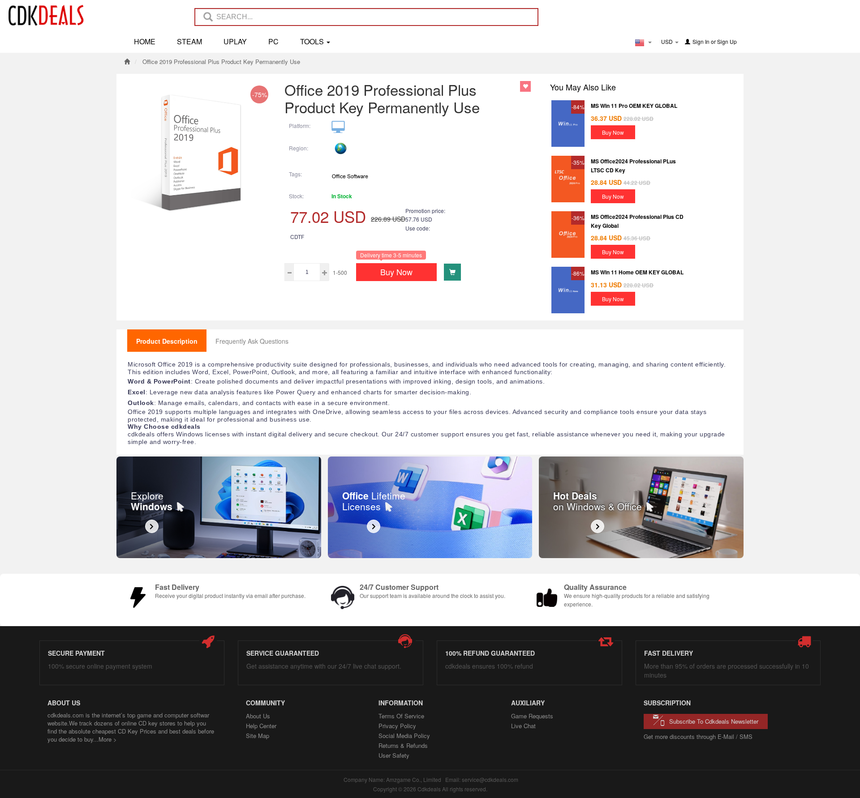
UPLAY (235, 41)
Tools (313, 41)
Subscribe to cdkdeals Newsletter (713, 721)
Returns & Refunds (403, 745)
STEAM (189, 41)
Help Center (261, 725)
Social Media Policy (404, 735)
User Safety (393, 755)
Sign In (701, 41)
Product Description (167, 341)
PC (273, 41)
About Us (258, 716)
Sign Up (727, 41)
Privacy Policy (397, 725)
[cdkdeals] (50, 15)
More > (108, 739)
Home (144, 41)
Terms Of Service (401, 716)
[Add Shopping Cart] (452, 272)
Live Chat (523, 725)
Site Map (257, 735)
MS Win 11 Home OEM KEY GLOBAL (637, 272)
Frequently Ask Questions (251, 341)
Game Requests (532, 716)
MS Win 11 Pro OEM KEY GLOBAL (634, 106)
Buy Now (396, 271)
